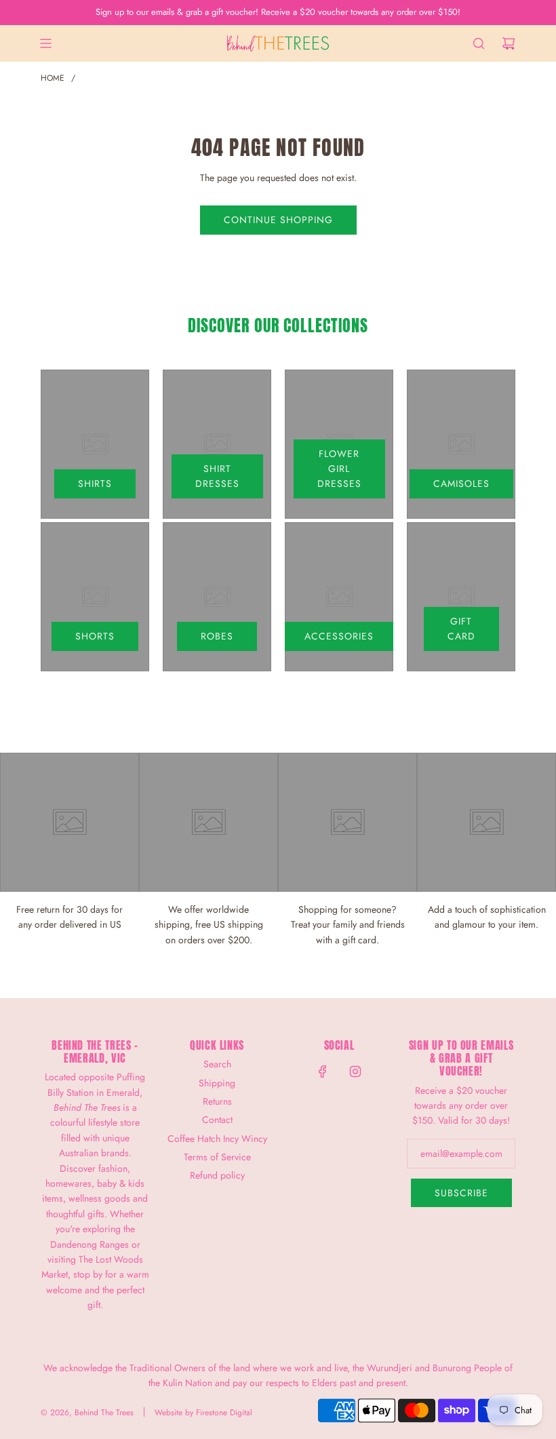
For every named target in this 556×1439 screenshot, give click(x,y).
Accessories (339, 636)
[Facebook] (323, 1071)
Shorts (95, 636)
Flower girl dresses (339, 469)
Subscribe (461, 1193)
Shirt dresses (217, 476)
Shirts (95, 483)
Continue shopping (278, 219)
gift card (461, 628)
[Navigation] (45, 43)
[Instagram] (355, 1071)
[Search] (479, 43)
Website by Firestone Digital (203, 1412)
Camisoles (461, 483)
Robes (217, 636)
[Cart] (508, 43)
